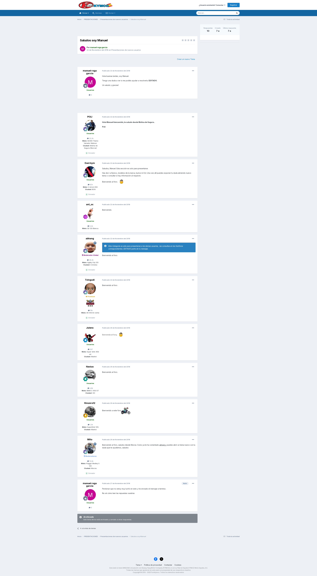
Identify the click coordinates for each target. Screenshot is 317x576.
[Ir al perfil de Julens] (90, 336)
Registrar (233, 5)
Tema (138, 565)
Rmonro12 (89, 403)
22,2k (91, 138)
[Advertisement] (137, 29)
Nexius (90, 366)
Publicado (116, 71)
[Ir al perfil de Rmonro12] (90, 411)
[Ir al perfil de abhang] (90, 247)
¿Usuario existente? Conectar (211, 5)
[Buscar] (237, 13)
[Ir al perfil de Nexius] (90, 375)
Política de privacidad (153, 565)
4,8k (91, 388)
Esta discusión (225, 13)
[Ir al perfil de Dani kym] (90, 171)
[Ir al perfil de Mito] (90, 448)
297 (91, 349)
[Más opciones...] (193, 70)
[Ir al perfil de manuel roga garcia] (82, 49)
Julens (89, 327)
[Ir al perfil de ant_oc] (90, 213)
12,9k (91, 461)
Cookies (177, 565)
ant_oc (89, 204)
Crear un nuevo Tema (186, 59)
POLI (89, 116)
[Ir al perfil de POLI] (90, 125)
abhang (90, 238)
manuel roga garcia (90, 72)
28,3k (91, 260)
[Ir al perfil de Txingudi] (90, 288)
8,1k (91, 185)
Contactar (168, 565)
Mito (89, 439)
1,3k (91, 425)
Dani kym (90, 163)
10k (91, 310)
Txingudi (90, 280)
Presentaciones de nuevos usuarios (126, 50)
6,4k (91, 226)
